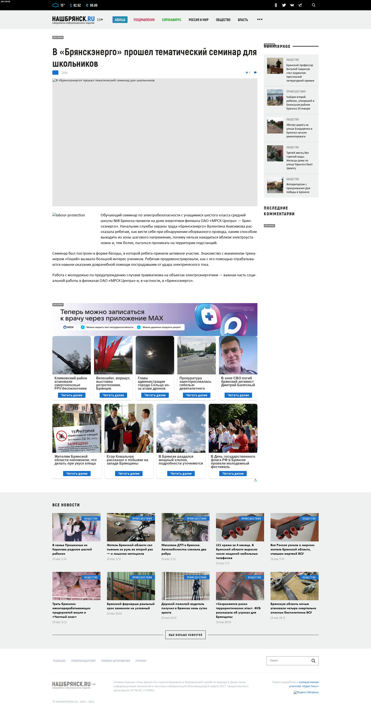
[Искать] (313, 660)
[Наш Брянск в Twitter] (284, 5)
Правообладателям (83, 660)
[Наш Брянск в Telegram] (300, 5)
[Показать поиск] (314, 5)
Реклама (140, 660)
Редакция (59, 660)
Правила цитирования (115, 660)
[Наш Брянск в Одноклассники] (276, 5)
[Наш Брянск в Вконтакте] (292, 5)
